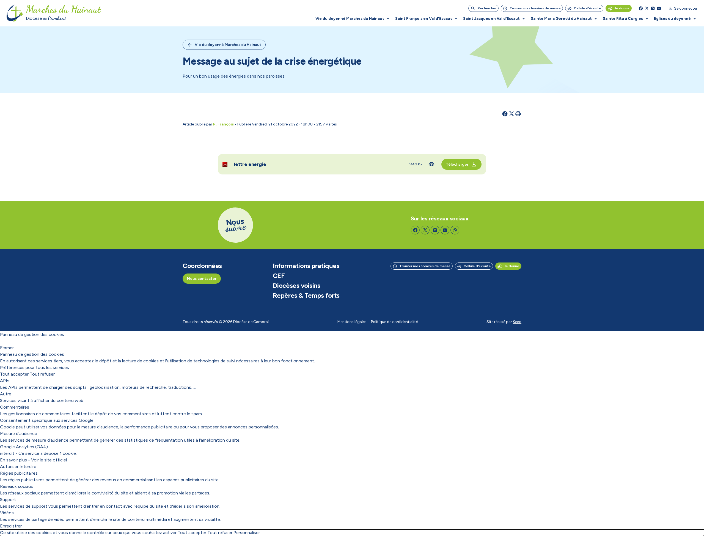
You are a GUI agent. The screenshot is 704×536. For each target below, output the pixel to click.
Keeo (517, 321)
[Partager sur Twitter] (511, 113)
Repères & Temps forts (306, 295)
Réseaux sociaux (16, 486)
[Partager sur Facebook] (505, 113)
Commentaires (14, 407)
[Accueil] (15, 13)
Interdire (28, 466)
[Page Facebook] (640, 8)
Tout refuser (42, 374)
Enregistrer (11, 526)
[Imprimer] (518, 113)
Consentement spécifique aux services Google (47, 420)
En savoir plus (13, 460)
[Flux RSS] (454, 230)
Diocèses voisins (296, 285)
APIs (4, 380)
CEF (279, 275)
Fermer (7, 347)
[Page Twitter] (646, 8)
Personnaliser (246, 532)
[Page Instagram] (652, 8)
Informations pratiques (306, 265)
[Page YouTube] (658, 8)
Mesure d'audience (18, 433)
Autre (5, 393)
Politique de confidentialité (394, 321)
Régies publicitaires (19, 473)
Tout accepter (14, 374)
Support (8, 499)
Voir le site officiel (49, 460)
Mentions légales (352, 321)
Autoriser (9, 466)
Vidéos (7, 512)
